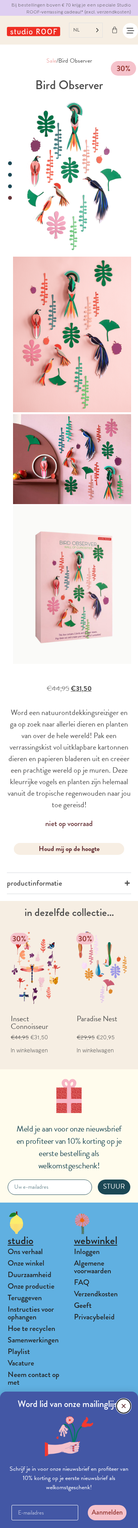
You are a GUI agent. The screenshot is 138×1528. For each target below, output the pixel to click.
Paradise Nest (97, 1018)
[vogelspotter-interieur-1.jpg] (72, 459)
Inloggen (87, 1251)
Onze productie (31, 1286)
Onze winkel (26, 1263)
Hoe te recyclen (31, 1328)
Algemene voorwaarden (92, 1267)
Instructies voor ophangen (31, 1313)
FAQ (81, 1282)
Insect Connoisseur (29, 1022)
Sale (51, 60)
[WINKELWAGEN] (114, 30)
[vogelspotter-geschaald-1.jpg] (72, 585)
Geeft (83, 1305)
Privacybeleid (94, 1316)
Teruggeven (25, 1297)
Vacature (21, 1363)
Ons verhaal (25, 1251)
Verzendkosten (96, 1293)
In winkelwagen (29, 1050)
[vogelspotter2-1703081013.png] (72, 334)
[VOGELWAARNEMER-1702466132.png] (72, 177)
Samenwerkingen (33, 1340)
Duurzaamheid (29, 1274)
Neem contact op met (33, 1378)
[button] (123, 1406)
